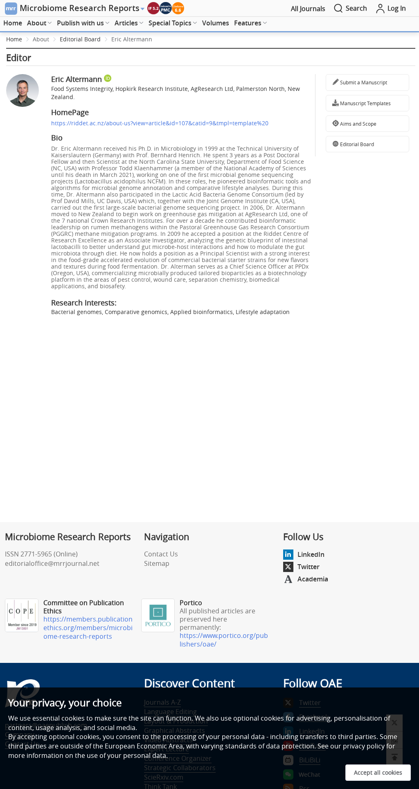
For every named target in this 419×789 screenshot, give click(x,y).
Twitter (308, 566)
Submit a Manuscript (363, 82)
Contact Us (161, 553)
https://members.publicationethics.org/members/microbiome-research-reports (88, 628)
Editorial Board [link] (80, 39)
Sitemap (156, 563)
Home (12, 22)
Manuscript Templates (365, 103)
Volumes (215, 22)
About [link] (41, 39)
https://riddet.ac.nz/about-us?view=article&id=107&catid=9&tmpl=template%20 (159, 123)
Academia (312, 578)
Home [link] (14, 39)
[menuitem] (13, 23)
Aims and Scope (357, 123)
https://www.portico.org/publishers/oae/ (224, 640)
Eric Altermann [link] (131, 39)
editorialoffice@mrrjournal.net (52, 563)
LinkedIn (310, 554)
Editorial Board (356, 144)
